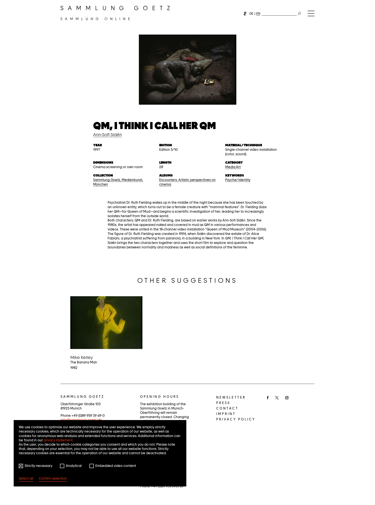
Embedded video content (115, 466)
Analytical (74, 466)
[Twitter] (277, 398)
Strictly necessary (38, 466)
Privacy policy (235, 419)
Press (223, 403)
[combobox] (279, 13)
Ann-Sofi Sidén (107, 134)
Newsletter (231, 397)
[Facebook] (268, 398)
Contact (227, 408)
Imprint (226, 414)
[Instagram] (286, 398)
